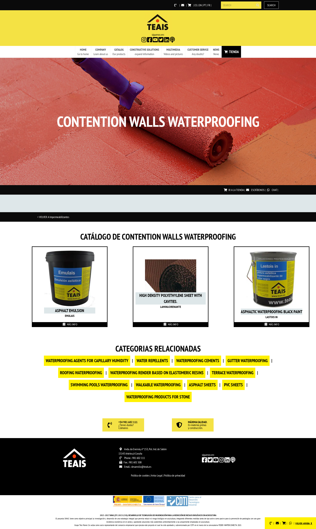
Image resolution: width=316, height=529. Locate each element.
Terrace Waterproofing (232, 373)
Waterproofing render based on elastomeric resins (157, 373)
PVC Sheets (233, 385)
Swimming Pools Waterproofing (99, 385)
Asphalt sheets (202, 385)
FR (209, 5)
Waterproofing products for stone (158, 397)
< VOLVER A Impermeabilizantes (53, 217)
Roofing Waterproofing (81, 373)
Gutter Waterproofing (247, 360)
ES (196, 5)
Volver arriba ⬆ (303, 523)
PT (204, 5)
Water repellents (152, 360)
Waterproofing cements (197, 360)
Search (271, 5)
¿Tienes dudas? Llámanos (128, 425)
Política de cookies (140, 475)
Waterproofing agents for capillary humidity (87, 360)
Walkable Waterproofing (158, 385)
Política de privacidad (174, 475)
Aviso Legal (156, 475)
